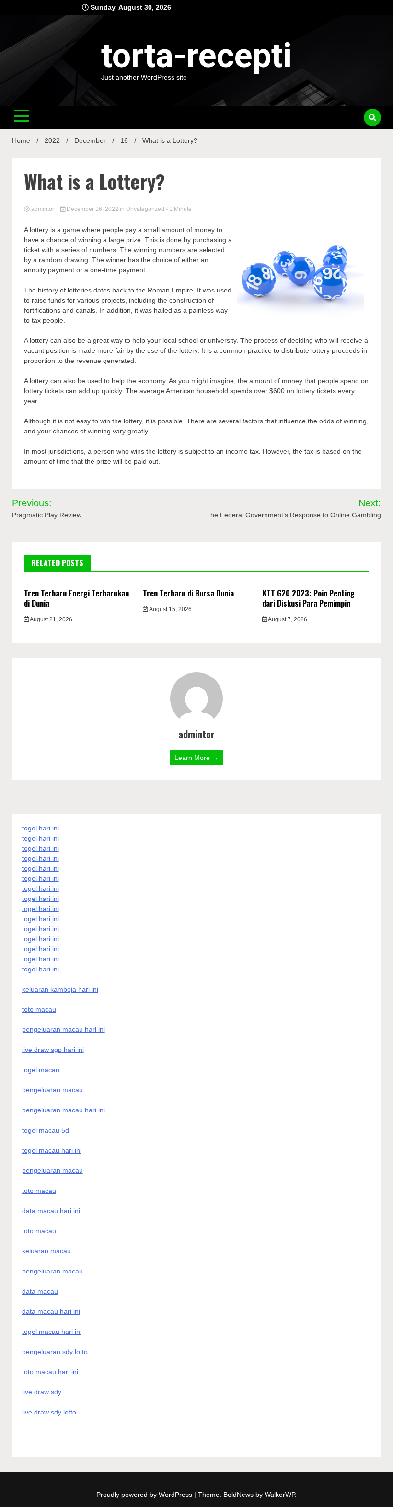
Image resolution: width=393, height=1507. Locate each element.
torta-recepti (196, 55)
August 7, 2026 (287, 619)
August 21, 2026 (50, 619)
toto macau (39, 1231)
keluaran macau (46, 1251)
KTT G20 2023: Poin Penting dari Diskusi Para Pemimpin (308, 598)
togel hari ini (40, 959)
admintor (43, 209)
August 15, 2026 (170, 609)
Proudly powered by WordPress (145, 1494)
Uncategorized (145, 209)
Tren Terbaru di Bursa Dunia (188, 593)
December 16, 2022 (92, 209)
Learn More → (196, 757)
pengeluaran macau (52, 1271)
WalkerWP (280, 1494)
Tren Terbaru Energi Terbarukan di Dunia (76, 598)
